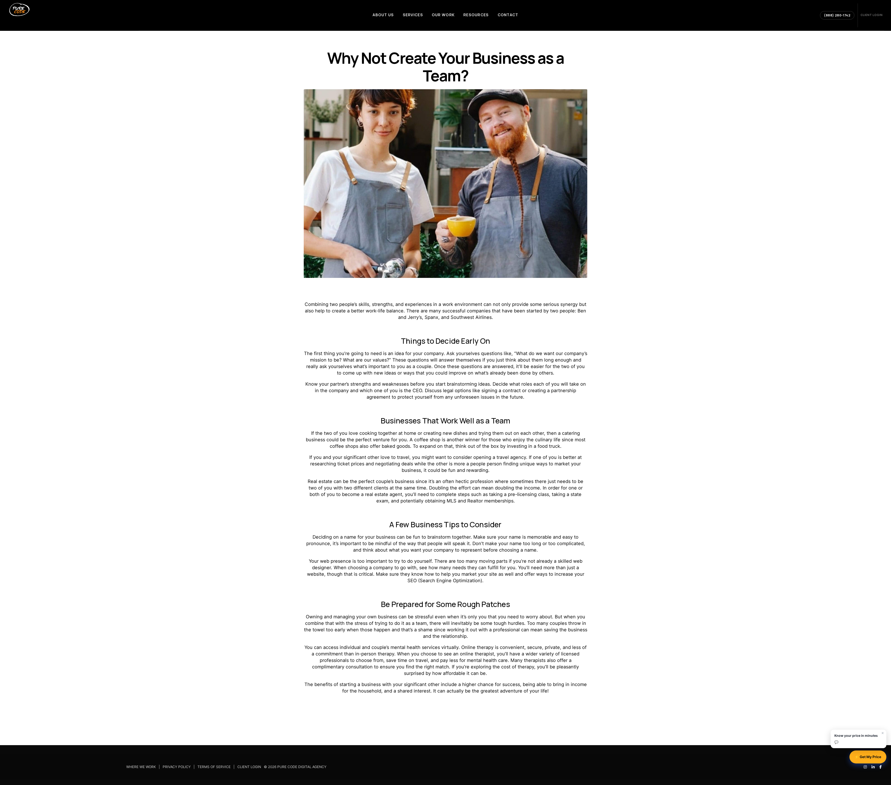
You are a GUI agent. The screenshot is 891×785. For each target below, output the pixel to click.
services (431, 647)
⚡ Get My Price (868, 757)
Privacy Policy (177, 767)
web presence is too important (353, 561)
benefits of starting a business (347, 684)
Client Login (249, 767)
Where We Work (141, 767)
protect (405, 397)
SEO (412, 580)
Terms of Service (214, 767)
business (315, 439)
